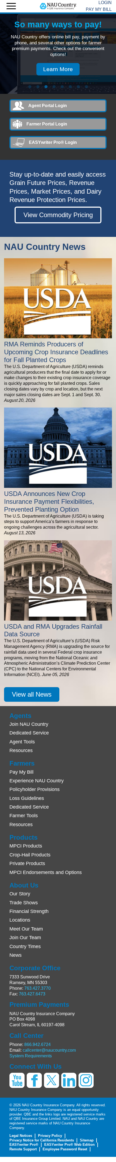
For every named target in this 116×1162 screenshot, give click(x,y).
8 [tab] (86, 87)
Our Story (19, 893)
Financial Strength (29, 911)
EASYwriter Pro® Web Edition (69, 1145)
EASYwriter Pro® (23, 1145)
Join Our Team (25, 937)
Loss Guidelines (26, 798)
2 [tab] (37, 87)
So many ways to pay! (58, 24)
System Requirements (30, 1056)
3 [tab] (46, 87)
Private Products (27, 863)
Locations (19, 920)
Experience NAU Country (36, 780)
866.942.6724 (37, 1044)
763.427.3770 (37, 988)
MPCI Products (25, 846)
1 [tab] (29, 87)
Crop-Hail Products (29, 855)
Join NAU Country (28, 724)
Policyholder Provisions (34, 789)
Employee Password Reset (65, 1149)
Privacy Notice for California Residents (41, 1140)
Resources (21, 750)
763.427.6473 (32, 994)
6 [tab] (70, 87)
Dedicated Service (29, 733)
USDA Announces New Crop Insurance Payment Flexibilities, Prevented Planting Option (49, 501)
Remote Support (23, 1149)
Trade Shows (23, 902)
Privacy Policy (50, 1136)
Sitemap (87, 1140)
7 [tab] (78, 87)
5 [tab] (62, 87)
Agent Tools (22, 741)
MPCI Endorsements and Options (45, 872)
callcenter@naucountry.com (49, 1050)
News (15, 955)
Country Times (25, 946)
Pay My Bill (99, 9)
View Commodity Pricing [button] (58, 215)
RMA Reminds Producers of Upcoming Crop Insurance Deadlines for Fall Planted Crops (56, 351)
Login (105, 2)
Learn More (58, 69)
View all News (32, 694)
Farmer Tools (23, 815)
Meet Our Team (26, 929)
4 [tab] (54, 87)
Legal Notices (20, 1136)
